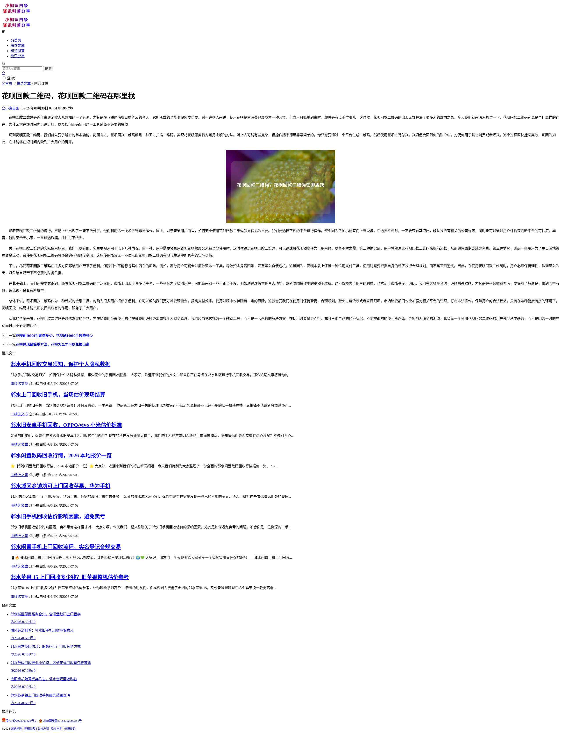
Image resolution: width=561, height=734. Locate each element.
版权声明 (43, 728)
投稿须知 (30, 728)
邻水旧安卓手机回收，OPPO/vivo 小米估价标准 (66, 425)
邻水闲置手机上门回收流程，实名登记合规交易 (66, 547)
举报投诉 (70, 728)
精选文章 (18, 45)
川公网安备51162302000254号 (62, 720)
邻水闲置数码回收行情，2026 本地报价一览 (61, 455)
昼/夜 (11, 78)
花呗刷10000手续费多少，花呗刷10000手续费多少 (54, 336)
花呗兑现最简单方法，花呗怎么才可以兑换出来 (52, 344)
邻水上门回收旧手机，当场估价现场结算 (58, 395)
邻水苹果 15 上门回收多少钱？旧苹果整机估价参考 (70, 577)
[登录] (3, 73)
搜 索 (48, 68)
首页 (17, 40)
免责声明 (56, 728)
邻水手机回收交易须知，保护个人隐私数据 (60, 364)
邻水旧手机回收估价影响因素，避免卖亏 (58, 516)
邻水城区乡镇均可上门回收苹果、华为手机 (60, 486)
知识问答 (18, 51)
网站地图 (16, 728)
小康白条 (12, 108)
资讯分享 (18, 56)
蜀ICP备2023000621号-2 (21, 720)
